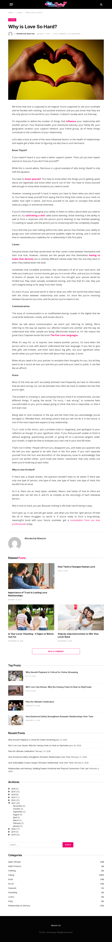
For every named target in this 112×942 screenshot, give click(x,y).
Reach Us (56, 925)
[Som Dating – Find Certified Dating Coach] (56, 4)
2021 (13, 803)
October (16, 808)
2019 (13, 831)
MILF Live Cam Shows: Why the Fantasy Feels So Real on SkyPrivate (59, 687)
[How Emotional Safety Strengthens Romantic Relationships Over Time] (15, 720)
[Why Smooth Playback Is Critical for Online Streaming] (15, 676)
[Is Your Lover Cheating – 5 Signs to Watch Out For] (31, 617)
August (16, 814)
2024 (13, 794)
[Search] (101, 4)
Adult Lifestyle (14, 862)
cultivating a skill (35, 215)
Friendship (12, 892)
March (16, 820)
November (17, 806)
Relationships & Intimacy (19, 905)
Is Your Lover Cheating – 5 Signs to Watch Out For (31, 635)
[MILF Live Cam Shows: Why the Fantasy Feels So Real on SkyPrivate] (15, 690)
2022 (13, 800)
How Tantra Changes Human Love (76, 566)
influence (71, 121)
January (16, 826)
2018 (13, 834)
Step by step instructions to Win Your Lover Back (78, 635)
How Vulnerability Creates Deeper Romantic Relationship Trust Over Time (40, 762)
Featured (12, 888)
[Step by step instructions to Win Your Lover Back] (81, 617)
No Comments (61, 34)
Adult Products (14, 866)
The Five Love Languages (64, 335)
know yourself (33, 178)
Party (10, 901)
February (17, 823)
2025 (13, 791)
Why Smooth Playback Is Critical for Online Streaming (52, 672)
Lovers (12, 20)
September (18, 811)
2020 (13, 829)
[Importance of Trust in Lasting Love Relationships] (31, 576)
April (15, 817)
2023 (13, 797)
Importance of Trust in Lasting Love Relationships (27, 594)
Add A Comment (56, 651)
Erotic (10, 879)
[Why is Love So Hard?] (56, 99)
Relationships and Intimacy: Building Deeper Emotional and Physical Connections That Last (48, 768)
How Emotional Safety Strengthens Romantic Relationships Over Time (59, 716)
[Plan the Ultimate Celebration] (15, 705)
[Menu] (11, 4)
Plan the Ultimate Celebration (40, 702)
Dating (11, 875)
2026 (13, 788)
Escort (11, 883)
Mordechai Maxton (25, 34)
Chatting (12, 870)
